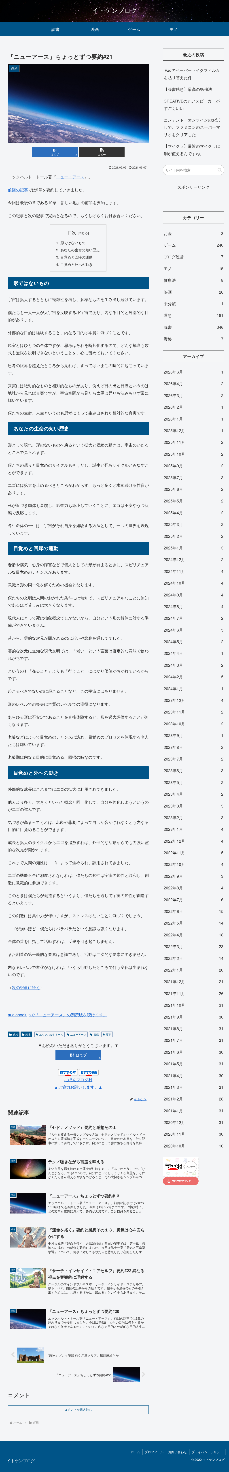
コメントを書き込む (78, 1409)
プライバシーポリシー (207, 1452)
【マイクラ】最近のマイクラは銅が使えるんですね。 (192, 149)
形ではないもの (72, 242)
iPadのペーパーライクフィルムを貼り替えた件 (192, 73)
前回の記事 (18, 189)
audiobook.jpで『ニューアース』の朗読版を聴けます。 (57, 1014)
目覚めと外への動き (76, 264)
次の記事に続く (26, 987)
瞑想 (15, 1034)
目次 (72, 232)
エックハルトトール (51, 1034)
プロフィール (154, 1452)
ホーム (135, 1452)
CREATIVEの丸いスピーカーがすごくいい (192, 104)
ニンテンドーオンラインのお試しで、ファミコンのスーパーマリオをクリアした (192, 127)
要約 (108, 1034)
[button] (102, 152)
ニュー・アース (70, 176)
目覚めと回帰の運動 (76, 257)
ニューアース (78, 1034)
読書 (28, 1034)
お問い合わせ (177, 1452)
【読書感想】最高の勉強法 (188, 89)
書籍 (96, 1034)
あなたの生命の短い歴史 (80, 249)
